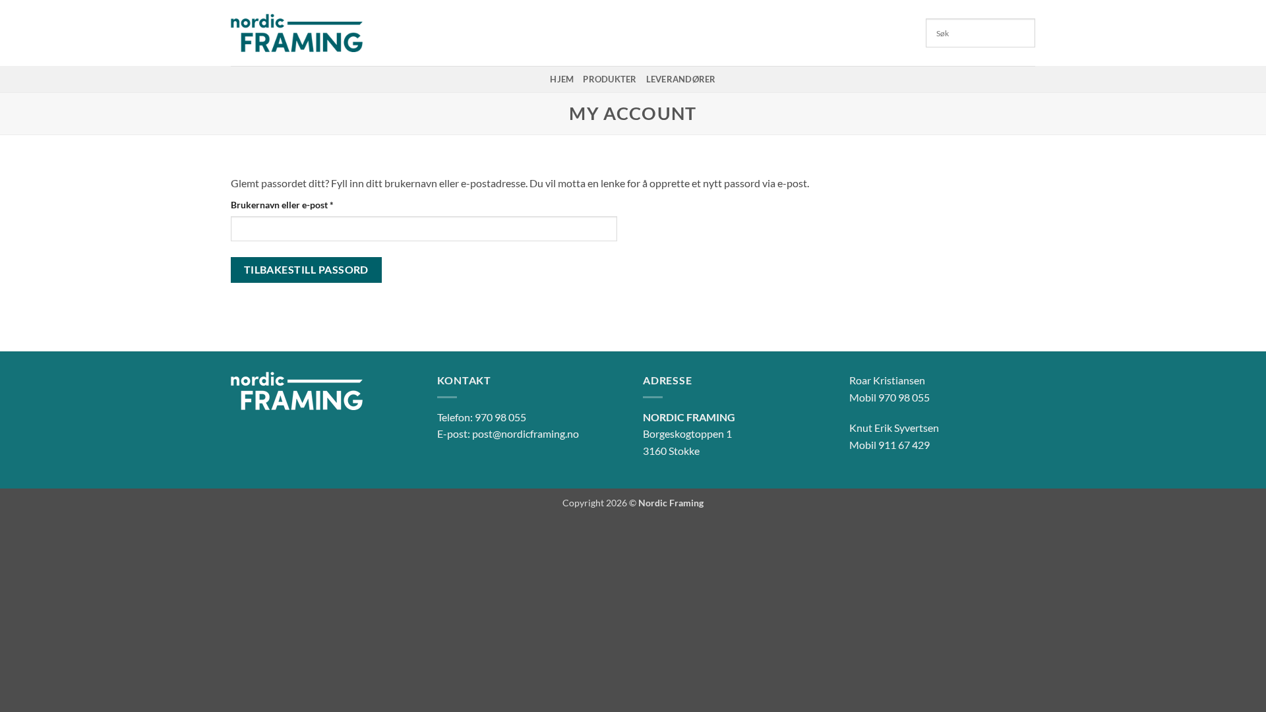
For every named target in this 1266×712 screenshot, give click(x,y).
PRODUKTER (609, 79)
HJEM (562, 79)
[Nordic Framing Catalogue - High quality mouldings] (297, 33)
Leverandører (681, 79)
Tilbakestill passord (306, 270)
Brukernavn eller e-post (299, 204)
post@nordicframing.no (525, 433)
